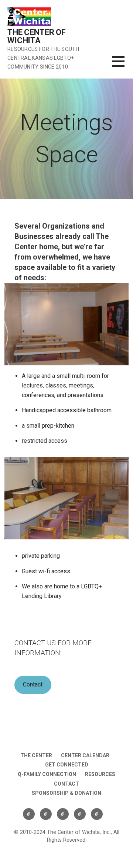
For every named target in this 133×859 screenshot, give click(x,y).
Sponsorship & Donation (66, 793)
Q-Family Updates (46, 814)
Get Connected (66, 765)
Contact (32, 684)
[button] (122, 65)
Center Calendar (85, 755)
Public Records (63, 814)
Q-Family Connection (47, 774)
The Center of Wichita (36, 36)
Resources (100, 774)
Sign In (97, 814)
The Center (36, 755)
